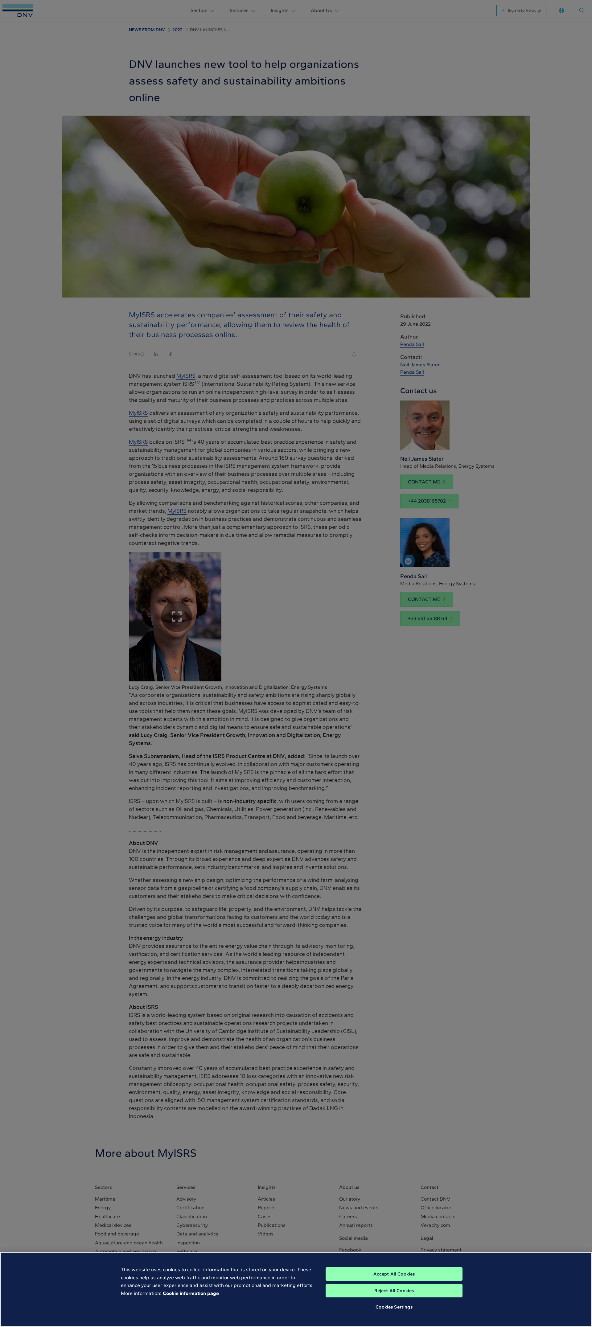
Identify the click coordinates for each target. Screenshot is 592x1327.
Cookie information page (191, 1293)
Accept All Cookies (394, 1274)
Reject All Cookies (394, 1290)
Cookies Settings (394, 1307)
